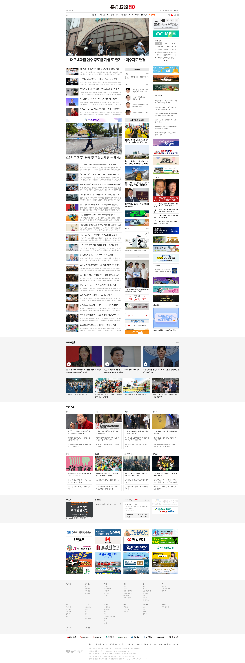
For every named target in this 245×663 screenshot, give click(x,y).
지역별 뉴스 (146, 600)
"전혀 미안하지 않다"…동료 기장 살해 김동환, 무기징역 (99, 315)
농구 (86, 614)
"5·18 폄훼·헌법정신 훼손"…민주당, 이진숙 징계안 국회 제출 (79, 439)
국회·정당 (106, 591)
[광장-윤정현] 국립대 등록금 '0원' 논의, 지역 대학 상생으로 (140, 91)
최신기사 (94, 14)
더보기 (147, 73)
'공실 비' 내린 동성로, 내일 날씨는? (162, 330)
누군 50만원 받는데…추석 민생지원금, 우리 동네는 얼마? (169, 216)
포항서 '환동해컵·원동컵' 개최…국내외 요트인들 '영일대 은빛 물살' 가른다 (107, 488)
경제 (112, 14)
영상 (144, 607)
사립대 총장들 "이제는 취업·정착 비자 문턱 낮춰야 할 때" (100, 184)
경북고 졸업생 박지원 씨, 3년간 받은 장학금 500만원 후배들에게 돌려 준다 (137, 291)
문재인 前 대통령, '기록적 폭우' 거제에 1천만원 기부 (98, 254)
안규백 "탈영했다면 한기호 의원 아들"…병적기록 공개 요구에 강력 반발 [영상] (121, 371)
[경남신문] (97, 637)
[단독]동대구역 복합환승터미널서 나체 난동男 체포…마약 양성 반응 (174, 49)
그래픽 (144, 611)
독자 (105, 618)
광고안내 (98, 644)
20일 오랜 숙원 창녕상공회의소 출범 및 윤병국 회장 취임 (100, 264)
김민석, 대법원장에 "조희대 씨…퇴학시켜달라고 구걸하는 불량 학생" (169, 205)
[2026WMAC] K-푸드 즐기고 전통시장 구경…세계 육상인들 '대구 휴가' (136, 141)
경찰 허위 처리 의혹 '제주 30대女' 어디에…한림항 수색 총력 (108, 432)
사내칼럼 (87, 588)
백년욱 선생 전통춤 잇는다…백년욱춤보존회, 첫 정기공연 (100, 224)
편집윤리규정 (147, 644)
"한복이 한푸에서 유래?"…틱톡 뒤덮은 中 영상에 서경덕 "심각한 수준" (166, 127)
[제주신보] (173, 637)
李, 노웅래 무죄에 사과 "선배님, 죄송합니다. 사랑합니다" (100, 98)
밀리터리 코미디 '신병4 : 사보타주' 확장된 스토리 (136, 488)
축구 (86, 611)
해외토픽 (164, 591)
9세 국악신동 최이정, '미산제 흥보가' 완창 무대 (79, 488)
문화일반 (68, 607)
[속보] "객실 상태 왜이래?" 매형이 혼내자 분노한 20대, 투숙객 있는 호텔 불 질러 (166, 115)
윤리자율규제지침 (157, 644)
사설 (86, 586)
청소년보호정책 (125, 644)
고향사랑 (68, 627)
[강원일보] (84, 637)
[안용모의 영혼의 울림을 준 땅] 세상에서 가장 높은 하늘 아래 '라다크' (137, 183)
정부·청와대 (107, 588)
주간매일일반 (165, 607)
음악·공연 (68, 609)
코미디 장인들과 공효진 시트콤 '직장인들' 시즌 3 (136, 481)
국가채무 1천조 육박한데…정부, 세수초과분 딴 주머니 (99, 78)
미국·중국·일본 (166, 588)
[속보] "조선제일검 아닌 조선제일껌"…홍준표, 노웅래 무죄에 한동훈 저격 (166, 102)
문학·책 (68, 614)
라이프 (137, 14)
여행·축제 (106, 609)
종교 (67, 616)
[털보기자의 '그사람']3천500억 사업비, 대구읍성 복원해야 (165, 488)
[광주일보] (122, 637)
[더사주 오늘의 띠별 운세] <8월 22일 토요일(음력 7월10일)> (165, 474)
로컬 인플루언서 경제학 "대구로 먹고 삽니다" (96, 294)
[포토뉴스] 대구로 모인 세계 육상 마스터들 (135, 395)
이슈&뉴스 (157, 265)
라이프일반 (107, 607)
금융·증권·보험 (127, 591)
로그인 (171, 10)
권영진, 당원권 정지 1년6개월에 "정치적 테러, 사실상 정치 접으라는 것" (168, 210)
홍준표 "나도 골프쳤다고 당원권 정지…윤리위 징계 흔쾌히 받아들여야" (175, 52)
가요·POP (125, 611)
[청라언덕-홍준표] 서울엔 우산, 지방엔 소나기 (140, 98)
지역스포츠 (88, 618)
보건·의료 (145, 593)
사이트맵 (175, 644)
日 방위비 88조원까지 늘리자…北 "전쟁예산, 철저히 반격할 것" (136, 432)
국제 (121, 14)
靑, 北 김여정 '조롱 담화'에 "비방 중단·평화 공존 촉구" (99, 204)
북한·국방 (106, 593)
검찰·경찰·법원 (147, 591)
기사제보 (167, 10)
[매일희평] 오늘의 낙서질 (131, 251)
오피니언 (102, 14)
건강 (105, 614)
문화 (125, 14)
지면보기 (161, 10)
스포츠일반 (88, 607)
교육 (144, 595)
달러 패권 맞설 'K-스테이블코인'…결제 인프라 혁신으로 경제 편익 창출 (165, 446)
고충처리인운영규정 (114, 644)
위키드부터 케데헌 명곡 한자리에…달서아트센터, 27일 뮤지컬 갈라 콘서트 (79, 474)
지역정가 (106, 595)
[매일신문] (71, 637)
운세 (105, 623)
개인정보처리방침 (137, 644)
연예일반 (125, 607)
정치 (107, 14)
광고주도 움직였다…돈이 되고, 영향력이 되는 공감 (98, 284)
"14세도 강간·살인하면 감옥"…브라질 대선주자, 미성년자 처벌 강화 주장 (166, 108)
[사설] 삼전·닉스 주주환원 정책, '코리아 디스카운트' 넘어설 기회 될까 (136, 78)
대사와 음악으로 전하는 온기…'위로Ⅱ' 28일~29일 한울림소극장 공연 (79, 481)
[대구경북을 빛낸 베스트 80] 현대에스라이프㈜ (137, 205)
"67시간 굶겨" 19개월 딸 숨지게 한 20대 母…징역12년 (99, 174)
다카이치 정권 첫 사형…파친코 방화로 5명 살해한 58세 (99, 194)
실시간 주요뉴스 (159, 95)
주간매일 (152, 14)
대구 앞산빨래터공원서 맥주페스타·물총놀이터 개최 (98, 214)
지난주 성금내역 (130, 511)
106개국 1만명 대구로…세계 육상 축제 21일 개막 (107, 481)
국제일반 (164, 586)
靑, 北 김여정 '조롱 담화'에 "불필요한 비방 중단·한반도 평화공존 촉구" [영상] (83, 371)
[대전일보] (135, 637)
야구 (86, 609)
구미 (67, 630)
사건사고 (145, 588)
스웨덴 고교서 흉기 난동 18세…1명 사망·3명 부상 (136, 446)
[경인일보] (110, 637)
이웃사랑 (145, 597)
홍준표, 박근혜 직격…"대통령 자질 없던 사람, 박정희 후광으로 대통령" (168, 199)
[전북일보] (160, 637)
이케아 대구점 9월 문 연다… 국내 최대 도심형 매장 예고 (171, 46)
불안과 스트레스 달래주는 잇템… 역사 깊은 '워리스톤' (99, 304)
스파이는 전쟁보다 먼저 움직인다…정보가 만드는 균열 (99, 274)
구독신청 (104, 644)
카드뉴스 (145, 614)
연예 (124, 604)
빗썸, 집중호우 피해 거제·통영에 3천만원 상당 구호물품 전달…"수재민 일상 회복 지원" (165, 481)
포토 (144, 609)
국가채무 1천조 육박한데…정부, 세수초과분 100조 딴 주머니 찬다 (174, 58)
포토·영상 (145, 604)
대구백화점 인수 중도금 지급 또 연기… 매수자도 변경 (107, 59)
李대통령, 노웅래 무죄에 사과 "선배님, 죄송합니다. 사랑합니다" (79, 446)
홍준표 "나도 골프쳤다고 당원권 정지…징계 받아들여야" (100, 108)
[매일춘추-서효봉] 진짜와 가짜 (140, 113)
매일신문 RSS (88, 627)
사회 (116, 14)
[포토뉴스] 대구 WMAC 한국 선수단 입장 (77, 395)
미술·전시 (68, 611)
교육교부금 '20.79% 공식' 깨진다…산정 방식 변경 (98, 325)
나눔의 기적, (130, 499)
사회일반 (145, 586)
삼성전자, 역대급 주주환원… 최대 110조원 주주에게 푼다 (100, 88)
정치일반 (106, 586)
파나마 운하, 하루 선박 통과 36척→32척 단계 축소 (98, 164)
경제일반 (125, 586)
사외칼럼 (87, 591)
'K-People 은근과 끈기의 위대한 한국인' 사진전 (79, 518)
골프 (86, 616)
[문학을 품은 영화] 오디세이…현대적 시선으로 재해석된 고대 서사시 (136, 474)
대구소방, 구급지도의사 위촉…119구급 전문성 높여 (98, 234)
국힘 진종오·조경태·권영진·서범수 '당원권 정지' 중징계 (169, 222)
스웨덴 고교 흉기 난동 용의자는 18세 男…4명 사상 (93, 157)
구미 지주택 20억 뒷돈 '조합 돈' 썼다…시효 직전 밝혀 (99, 244)
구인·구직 (126, 595)
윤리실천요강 (168, 644)
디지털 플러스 (157, 305)
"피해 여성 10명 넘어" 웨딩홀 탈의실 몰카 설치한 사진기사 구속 (163, 272)
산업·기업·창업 (127, 593)
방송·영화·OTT (127, 609)
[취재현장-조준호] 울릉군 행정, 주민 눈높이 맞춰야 (140, 105)
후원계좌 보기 (147, 500)
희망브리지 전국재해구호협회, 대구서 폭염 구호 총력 (108, 446)
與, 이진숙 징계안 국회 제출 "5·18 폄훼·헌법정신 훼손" (100, 68)
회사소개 (91, 644)
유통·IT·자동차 (127, 597)
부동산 (125, 588)
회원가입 (176, 10)
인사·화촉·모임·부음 (109, 616)
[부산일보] (148, 637)
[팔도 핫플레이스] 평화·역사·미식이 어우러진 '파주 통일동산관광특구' (136, 163)
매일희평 (87, 593)
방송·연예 (144, 14)
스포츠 (131, 14)
